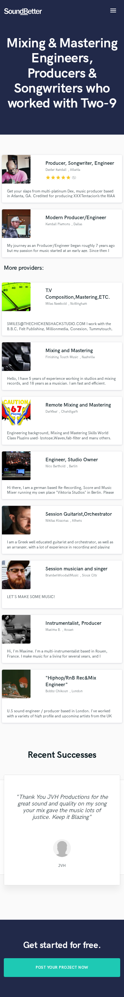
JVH (62, 865)
